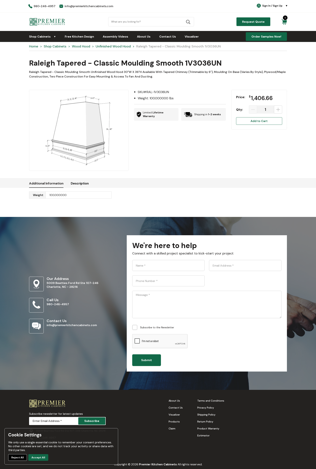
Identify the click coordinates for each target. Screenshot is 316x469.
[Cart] (284, 22)
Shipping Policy (206, 414)
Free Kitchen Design (79, 36)
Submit (146, 360)
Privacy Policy (205, 407)
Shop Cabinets (42, 36)
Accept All (38, 457)
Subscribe (91, 421)
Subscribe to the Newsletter (157, 327)
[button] (79, 130)
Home (33, 46)
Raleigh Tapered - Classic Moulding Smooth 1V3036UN (178, 46)
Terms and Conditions (210, 400)
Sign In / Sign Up (275, 5)
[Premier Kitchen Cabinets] (47, 21)
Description (80, 183)
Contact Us (167, 36)
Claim (172, 428)
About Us (144, 36)
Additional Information (46, 183)
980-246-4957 (58, 304)
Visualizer (192, 36)
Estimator (203, 435)
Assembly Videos (115, 36)
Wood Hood (81, 46)
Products (174, 421)
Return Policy (205, 421)
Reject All (17, 457)
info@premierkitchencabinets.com (72, 325)
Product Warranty (208, 428)
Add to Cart (259, 121)
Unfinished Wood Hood (113, 46)
